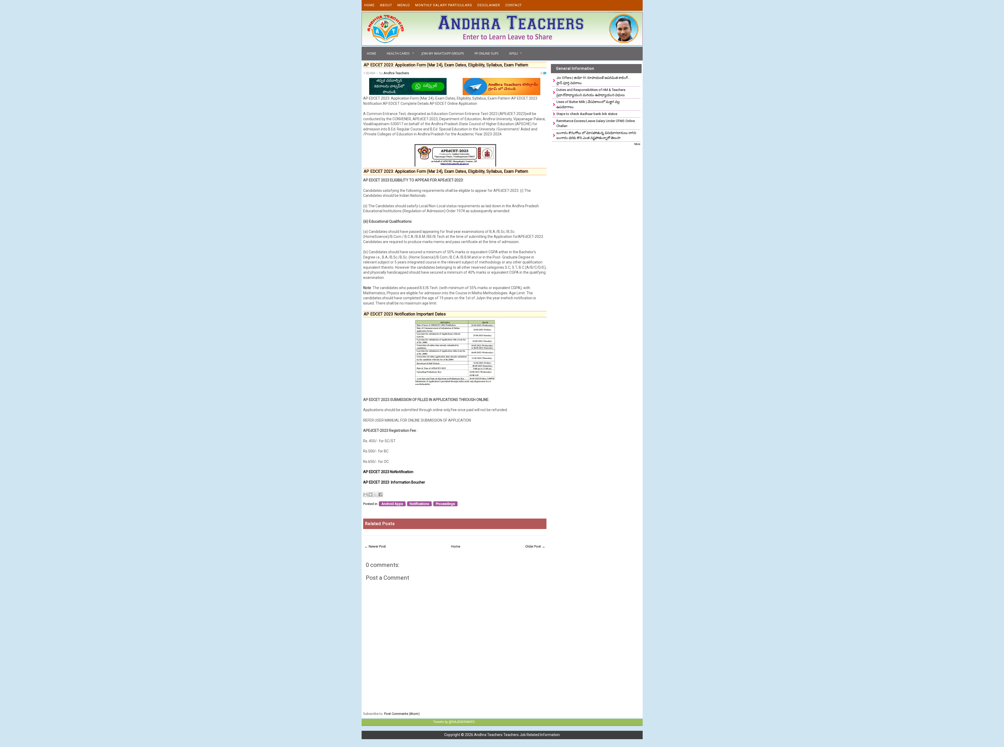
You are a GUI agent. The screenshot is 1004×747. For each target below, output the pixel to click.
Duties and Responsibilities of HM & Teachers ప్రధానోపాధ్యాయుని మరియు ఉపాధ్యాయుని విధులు (590, 92)
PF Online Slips (487, 53)
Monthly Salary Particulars (443, 5)
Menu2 (403, 5)
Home (369, 5)
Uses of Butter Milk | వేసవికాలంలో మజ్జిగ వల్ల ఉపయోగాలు (588, 104)
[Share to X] (375, 494)
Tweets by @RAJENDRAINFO (454, 722)
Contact (513, 5)
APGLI (513, 53)
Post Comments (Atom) (402, 714)
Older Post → (535, 546)
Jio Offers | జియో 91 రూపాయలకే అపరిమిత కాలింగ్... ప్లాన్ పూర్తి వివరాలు (593, 80)
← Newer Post (375, 546)
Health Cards (398, 53)
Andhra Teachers (396, 73)
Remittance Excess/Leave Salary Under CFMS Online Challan (595, 123)
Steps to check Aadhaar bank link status (586, 114)
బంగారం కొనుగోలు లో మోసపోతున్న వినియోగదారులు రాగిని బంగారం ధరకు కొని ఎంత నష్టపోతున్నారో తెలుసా (596, 135)
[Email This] (365, 494)
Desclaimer (488, 5)
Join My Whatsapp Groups (442, 53)
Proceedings (445, 504)
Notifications (419, 504)
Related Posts (380, 523)
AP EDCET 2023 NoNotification (388, 472)
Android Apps (392, 504)
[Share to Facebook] (380, 494)
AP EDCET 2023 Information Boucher (394, 482)
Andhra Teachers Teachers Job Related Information (517, 735)
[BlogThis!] (370, 494)
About (386, 5)
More (637, 144)
